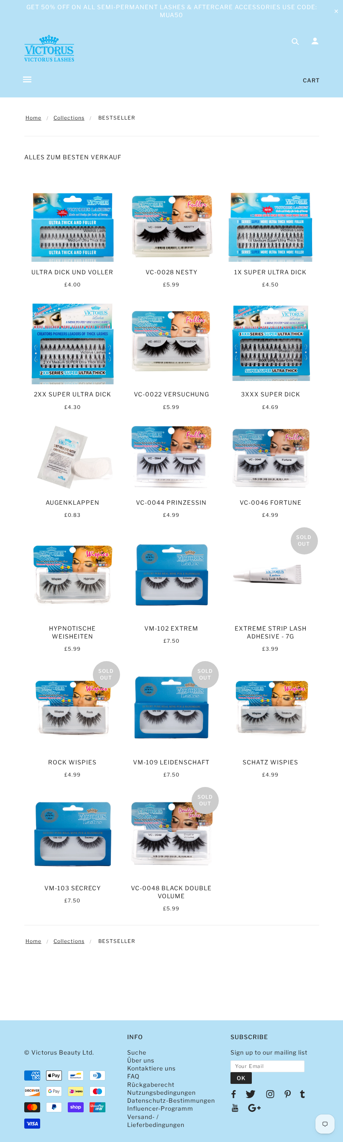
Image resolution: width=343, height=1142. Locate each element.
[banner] (49, 48)
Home (33, 118)
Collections (69, 118)
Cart (311, 80)
